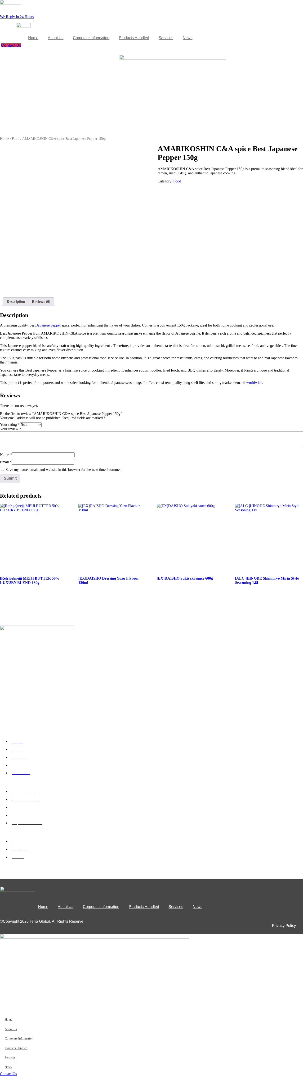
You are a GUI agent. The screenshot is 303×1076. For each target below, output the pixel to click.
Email (6, 462)
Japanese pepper (48, 325)
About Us (55, 38)
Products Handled (134, 38)
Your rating (10, 424)
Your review (10, 429)
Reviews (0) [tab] (41, 302)
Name (6, 455)
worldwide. (254, 383)
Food (15, 139)
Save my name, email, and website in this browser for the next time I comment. (64, 470)
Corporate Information (91, 38)
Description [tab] (16, 302)
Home (33, 38)
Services (166, 38)
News (187, 38)
